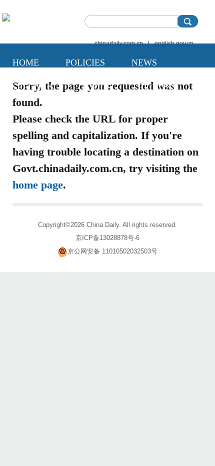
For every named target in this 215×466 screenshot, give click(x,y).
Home (25, 63)
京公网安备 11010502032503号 (113, 251)
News (144, 63)
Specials (33, 87)
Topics (96, 87)
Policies (85, 63)
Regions (157, 87)
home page (37, 184)
